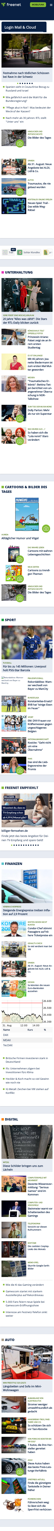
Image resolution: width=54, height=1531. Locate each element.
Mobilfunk (38, 4)
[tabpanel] (27, 58)
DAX (5, 1035)
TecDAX (7, 1045)
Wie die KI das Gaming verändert (25, 1284)
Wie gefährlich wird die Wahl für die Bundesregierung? (26, 99)
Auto (10, 1339)
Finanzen (13, 863)
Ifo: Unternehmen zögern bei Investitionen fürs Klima (23, 1070)
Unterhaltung (19, 272)
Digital (11, 1119)
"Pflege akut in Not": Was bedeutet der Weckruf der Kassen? (28, 109)
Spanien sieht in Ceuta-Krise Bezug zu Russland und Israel (27, 88)
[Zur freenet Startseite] (11, 4)
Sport (10, 620)
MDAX (7, 1040)
